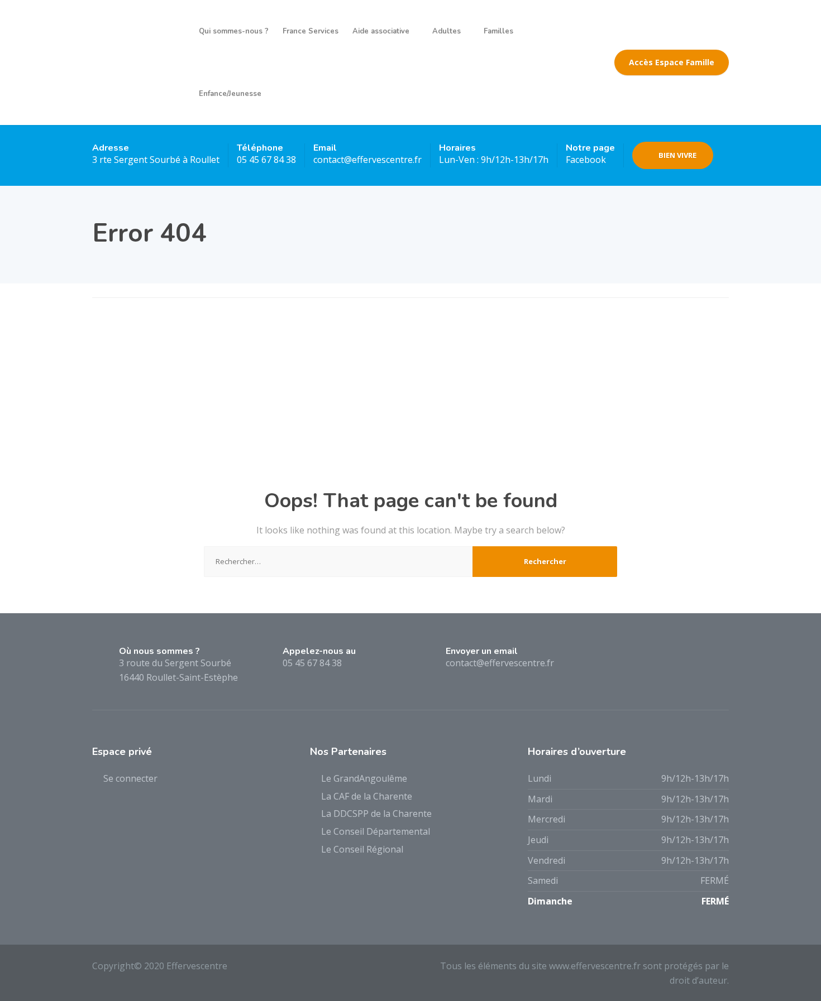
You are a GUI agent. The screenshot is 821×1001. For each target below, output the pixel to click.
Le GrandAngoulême (364, 778)
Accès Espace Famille (671, 62)
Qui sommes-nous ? (234, 31)
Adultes (446, 31)
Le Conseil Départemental (375, 831)
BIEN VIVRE (677, 155)
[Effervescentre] (137, 62)
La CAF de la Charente (366, 796)
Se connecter (130, 778)
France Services (310, 31)
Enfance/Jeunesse (230, 94)
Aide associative (380, 31)
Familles (498, 31)
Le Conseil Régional (362, 849)
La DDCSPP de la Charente (376, 813)
